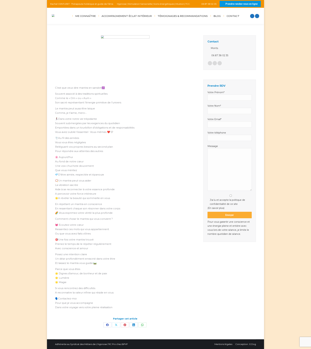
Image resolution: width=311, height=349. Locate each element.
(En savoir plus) (215, 208)
